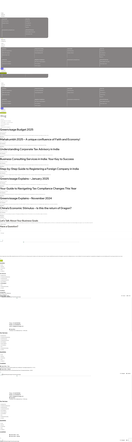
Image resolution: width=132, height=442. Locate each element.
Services (2, 86)
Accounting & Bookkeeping (39, 90)
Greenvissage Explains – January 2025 (24, 178)
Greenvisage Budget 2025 (16, 129)
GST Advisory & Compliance (6, 101)
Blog (2, 108)
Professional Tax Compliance (6, 103)
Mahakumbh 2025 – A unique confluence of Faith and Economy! (40, 139)
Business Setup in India (5, 94)
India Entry (4, 88)
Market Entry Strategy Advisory (7, 90)
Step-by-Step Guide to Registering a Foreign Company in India (39, 168)
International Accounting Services (73, 99)
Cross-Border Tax (102, 92)
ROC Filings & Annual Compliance (40, 101)
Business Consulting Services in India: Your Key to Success (37, 159)
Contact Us (3, 111)
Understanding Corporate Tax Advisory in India (29, 149)
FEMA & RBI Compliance (6, 92)
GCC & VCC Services (104, 99)
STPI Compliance (37, 103)
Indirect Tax (4, 99)
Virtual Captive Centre (103, 103)
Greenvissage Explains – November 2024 (26, 198)
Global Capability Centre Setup (104, 101)
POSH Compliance (38, 105)
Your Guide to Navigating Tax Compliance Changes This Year (38, 188)
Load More (2, 217)
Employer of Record (71, 92)
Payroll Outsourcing (70, 90)
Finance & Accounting (39, 88)
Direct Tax (102, 88)
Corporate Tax (102, 90)
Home (2, 83)
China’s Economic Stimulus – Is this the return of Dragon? (36, 208)
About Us (3, 84)
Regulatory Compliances (39, 99)
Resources (3, 109)
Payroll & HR (70, 88)
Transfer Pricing (102, 94)
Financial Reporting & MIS (39, 92)
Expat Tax (101, 96)
